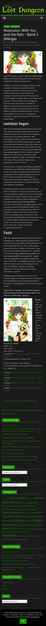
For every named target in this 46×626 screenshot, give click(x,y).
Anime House (30, 498)
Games (34, 509)
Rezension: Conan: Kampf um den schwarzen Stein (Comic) (22, 412)
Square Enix (7, 539)
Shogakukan (21, 536)
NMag (4, 586)
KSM (41, 516)
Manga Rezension (21, 45)
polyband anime (21, 532)
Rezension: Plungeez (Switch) (12, 453)
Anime (22, 498)
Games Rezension (11, 512)
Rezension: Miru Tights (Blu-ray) (13, 450)
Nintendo (24, 525)
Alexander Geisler (23, 42)
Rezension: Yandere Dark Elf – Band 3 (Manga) (18, 438)
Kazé (4, 516)
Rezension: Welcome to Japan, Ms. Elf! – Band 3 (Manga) (21, 447)
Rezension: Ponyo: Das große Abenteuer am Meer (19, 460)
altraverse (13, 498)
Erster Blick (26, 509)
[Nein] (43, 618)
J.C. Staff (30, 513)
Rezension (31, 45)
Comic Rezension (26, 506)
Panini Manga (28, 529)
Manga (7, 26)
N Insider (5, 589)
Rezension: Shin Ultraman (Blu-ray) (19, 401)
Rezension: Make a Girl (10, 425)
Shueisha (29, 536)
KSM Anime (7, 520)
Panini (5, 528)
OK (23, 621)
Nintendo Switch (34, 525)
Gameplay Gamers (8, 582)
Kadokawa (38, 512)
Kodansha (34, 42)
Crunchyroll (7, 509)
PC (35, 529)
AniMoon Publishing (23, 502)
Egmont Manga (18, 509)
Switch (24, 539)
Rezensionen (15, 26)
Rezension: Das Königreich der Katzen (15, 434)
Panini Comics (15, 528)
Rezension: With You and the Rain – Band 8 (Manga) (20, 457)
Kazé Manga (24, 516)
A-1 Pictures (5, 498)
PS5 (27, 532)
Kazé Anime (13, 516)
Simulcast (36, 536)
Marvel (18, 525)
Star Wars (17, 539)
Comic (10, 506)
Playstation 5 (11, 532)
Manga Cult (12, 45)
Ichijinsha (24, 513)
